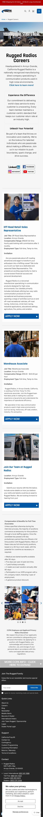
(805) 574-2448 (16, 781)
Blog (3, 708)
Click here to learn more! (21, 85)
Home (3, 19)
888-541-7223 (16, 776)
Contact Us (6, 740)
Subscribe (34, 687)
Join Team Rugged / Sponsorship (14, 721)
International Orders (9, 719)
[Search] (25, 11)
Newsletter (6, 711)
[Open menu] (39, 11)
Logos (4, 724)
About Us (5, 703)
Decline (20, 807)
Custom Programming (10, 745)
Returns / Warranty (8, 750)
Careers (5, 706)
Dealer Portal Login (9, 727)
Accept (20, 801)
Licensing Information (10, 748)
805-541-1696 (24, 773)
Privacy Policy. (20, 796)
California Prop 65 (8, 737)
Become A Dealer (8, 716)
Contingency (6, 742)
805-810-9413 (15, 778)
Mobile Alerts (6, 713)
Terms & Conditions (9, 753)
